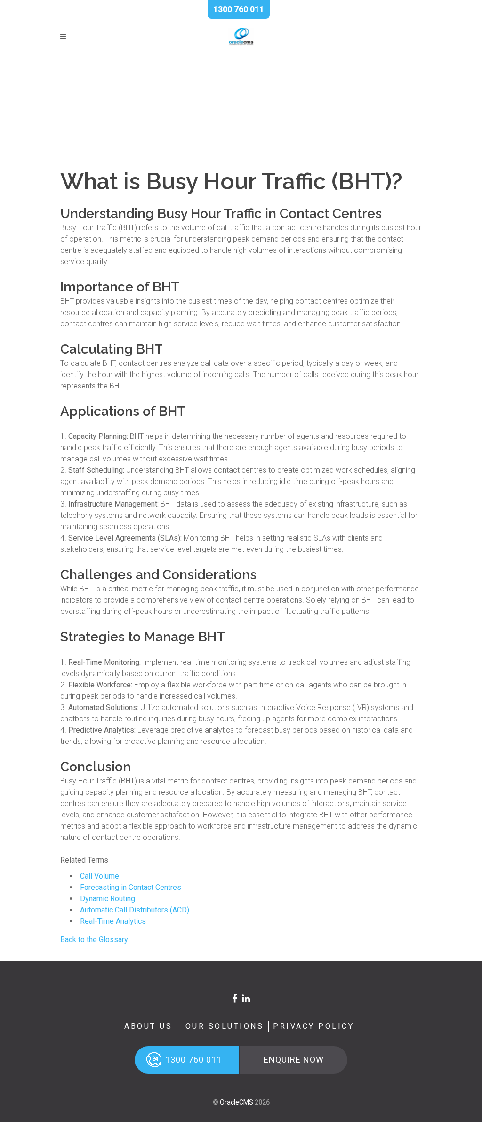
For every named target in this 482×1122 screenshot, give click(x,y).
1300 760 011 (238, 9)
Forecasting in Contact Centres (130, 887)
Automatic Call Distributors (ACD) (134, 909)
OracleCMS (236, 1102)
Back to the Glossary (94, 939)
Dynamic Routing (107, 898)
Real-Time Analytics (113, 921)
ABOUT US (148, 1026)
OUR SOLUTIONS (224, 1026)
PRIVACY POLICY (314, 1026)
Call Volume (99, 876)
